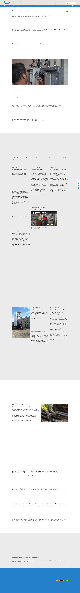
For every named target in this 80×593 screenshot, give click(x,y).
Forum (42, 5)
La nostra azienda (55, 3)
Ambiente (9, 5)
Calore (26, 5)
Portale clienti (71, 3)
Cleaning (31, 5)
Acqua (22, 5)
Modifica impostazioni (60, 580)
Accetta (67, 580)
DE (74, 1)
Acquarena (37, 5)
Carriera (60, 3)
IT (75, 1)
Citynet (18, 5)
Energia (14, 5)
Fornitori (63, 3)
